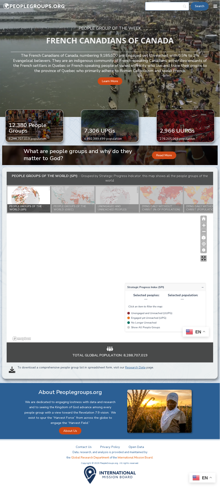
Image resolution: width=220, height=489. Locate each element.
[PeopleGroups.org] (34, 6)
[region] (110, 257)
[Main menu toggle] (215, 6)
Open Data (136, 447)
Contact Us (84, 447)
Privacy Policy (110, 447)
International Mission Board (135, 458)
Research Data (135, 367)
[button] (110, 81)
